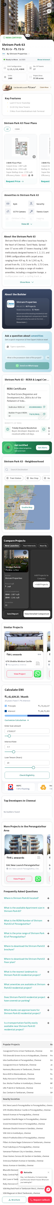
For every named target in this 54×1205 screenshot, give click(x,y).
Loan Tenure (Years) (13, 757)
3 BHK (17, 129)
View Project (20, 673)
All (7, 129)
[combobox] (29, 469)
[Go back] (4, 4)
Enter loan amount (13, 725)
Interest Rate (10, 741)
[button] (21, 175)
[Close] (48, 1172)
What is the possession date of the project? (24, 357)
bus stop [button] (34, 478)
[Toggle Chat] (48, 1189)
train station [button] (15, 478)
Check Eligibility (27, 775)
